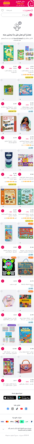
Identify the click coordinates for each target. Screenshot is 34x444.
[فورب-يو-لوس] (8, 267)
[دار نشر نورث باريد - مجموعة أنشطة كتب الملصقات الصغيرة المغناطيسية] (25, 233)
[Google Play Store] (24, 398)
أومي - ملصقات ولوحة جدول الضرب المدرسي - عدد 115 (26, 318)
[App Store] (9, 398)
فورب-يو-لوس (13, 284)
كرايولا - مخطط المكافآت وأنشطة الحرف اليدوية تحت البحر (27, 108)
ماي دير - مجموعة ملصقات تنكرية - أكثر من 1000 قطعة (10, 318)
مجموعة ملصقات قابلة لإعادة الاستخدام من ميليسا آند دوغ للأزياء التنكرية (26, 178)
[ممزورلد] (27, 10)
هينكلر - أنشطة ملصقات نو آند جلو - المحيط (26, 352)
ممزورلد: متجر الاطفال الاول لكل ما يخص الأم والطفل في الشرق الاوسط (19, 429)
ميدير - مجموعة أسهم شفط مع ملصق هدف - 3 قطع (9, 107)
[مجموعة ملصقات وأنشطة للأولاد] (25, 267)
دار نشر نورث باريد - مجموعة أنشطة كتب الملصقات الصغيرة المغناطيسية (26, 251)
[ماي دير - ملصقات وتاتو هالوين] (25, 367)
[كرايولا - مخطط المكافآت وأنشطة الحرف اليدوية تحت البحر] (25, 90)
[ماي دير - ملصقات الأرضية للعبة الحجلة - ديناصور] (8, 197)
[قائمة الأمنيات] (2, 10)
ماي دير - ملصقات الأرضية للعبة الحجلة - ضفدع (25, 214)
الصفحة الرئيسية (18, 38)
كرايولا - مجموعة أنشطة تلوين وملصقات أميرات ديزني (26, 142)
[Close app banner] (1, 1)
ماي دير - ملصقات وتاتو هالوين (26, 384)
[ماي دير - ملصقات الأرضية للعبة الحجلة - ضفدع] (25, 197)
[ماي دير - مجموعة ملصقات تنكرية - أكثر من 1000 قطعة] (8, 301)
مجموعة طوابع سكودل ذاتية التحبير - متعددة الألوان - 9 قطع (10, 384)
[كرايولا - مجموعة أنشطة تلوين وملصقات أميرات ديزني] (25, 124)
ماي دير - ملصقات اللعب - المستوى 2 (27, 71)
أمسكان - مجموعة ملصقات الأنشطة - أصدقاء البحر (10, 251)
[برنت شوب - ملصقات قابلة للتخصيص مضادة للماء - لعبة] (8, 335)
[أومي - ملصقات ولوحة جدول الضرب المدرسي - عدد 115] (25, 301)
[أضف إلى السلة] (19, 67)
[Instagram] (12, 409)
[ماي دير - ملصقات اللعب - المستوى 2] (25, 53)
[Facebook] (8, 409)
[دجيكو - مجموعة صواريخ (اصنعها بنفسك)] (8, 124)
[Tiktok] (17, 409)
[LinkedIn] (26, 409)
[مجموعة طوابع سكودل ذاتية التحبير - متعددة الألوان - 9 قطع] (8, 367)
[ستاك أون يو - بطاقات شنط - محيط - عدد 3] (8, 160)
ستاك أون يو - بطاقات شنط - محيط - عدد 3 (10, 178)
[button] (10, 10)
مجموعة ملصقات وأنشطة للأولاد (27, 285)
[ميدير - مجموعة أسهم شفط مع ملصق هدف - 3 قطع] (8, 90)
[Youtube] (21, 409)
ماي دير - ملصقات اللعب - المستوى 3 (10, 71)
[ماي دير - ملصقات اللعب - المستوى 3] (8, 53)
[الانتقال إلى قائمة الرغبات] (18, 44)
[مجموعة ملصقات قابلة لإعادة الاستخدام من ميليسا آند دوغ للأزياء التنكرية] (25, 160)
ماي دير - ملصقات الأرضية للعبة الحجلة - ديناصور (9, 214)
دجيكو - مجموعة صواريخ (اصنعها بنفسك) (11, 141)
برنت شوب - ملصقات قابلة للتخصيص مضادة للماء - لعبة (10, 352)
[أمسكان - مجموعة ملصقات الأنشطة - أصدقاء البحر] (8, 233)
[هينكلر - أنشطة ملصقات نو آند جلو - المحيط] (25, 335)
